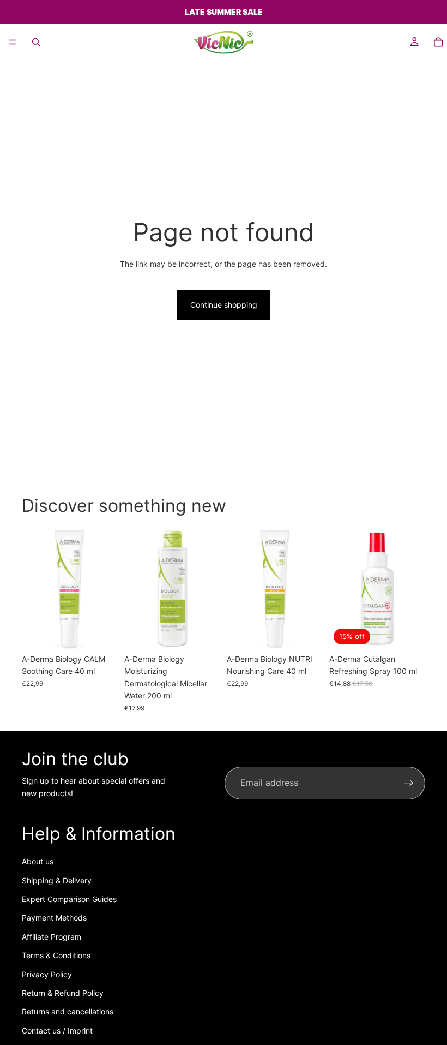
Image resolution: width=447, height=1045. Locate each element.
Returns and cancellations (67, 1011)
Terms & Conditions (56, 955)
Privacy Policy (47, 974)
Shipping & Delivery (57, 880)
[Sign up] (408, 783)
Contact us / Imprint (57, 1030)
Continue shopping (223, 304)
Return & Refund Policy (63, 993)
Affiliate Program (51, 936)
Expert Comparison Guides (69, 899)
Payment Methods (54, 917)
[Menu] (12, 42)
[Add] (101, 632)
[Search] (36, 42)
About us (37, 861)
